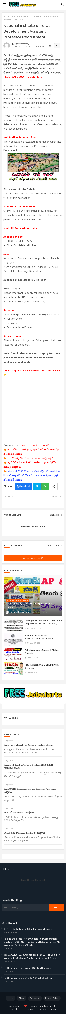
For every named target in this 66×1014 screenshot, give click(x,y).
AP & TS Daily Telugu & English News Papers (28, 929)
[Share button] (54, 486)
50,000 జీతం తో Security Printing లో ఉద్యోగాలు (24, 833)
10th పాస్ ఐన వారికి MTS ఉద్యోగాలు (19, 812)
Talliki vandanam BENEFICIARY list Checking (42, 666)
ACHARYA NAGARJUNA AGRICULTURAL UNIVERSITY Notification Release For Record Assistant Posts (41, 639)
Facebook (25, 486)
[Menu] (4, 4)
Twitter (37, 486)
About (22, 998)
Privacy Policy (52, 998)
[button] (63, 4)
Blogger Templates (39, 1006)
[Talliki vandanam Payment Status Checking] (13, 654)
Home (6, 16)
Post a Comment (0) (33, 558)
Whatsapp (45, 486)
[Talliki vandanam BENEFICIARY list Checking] (13, 668)
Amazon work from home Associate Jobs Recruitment (28, 745)
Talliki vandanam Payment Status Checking (42, 651)
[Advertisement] (33, 410)
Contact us (35, 998)
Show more (56, 515)
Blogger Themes (47, 1009)
